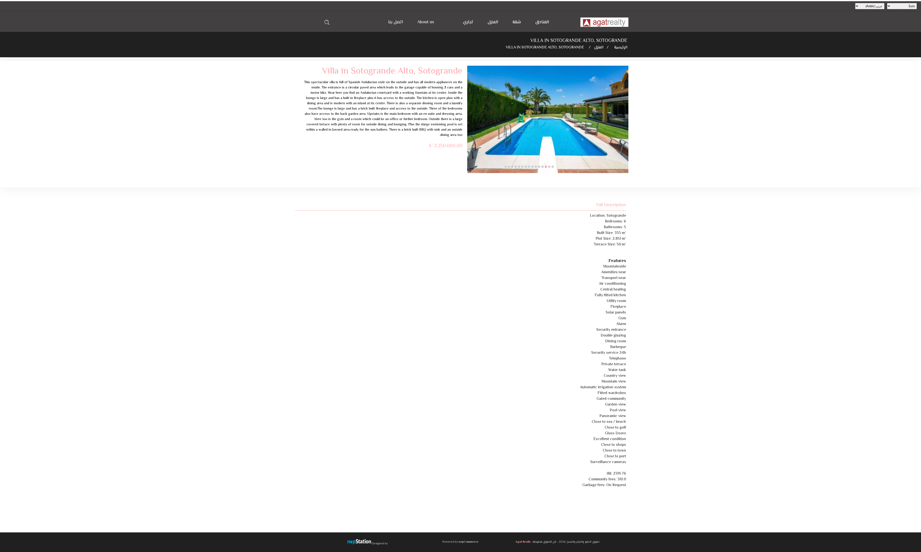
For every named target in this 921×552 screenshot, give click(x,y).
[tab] (608, 205)
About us (425, 22)
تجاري (468, 22)
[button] (552, 166)
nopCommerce (468, 542)
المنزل (493, 22)
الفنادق (542, 22)
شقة (517, 22)
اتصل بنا (395, 22)
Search (327, 22)
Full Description (611, 205)
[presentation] (470, 123)
